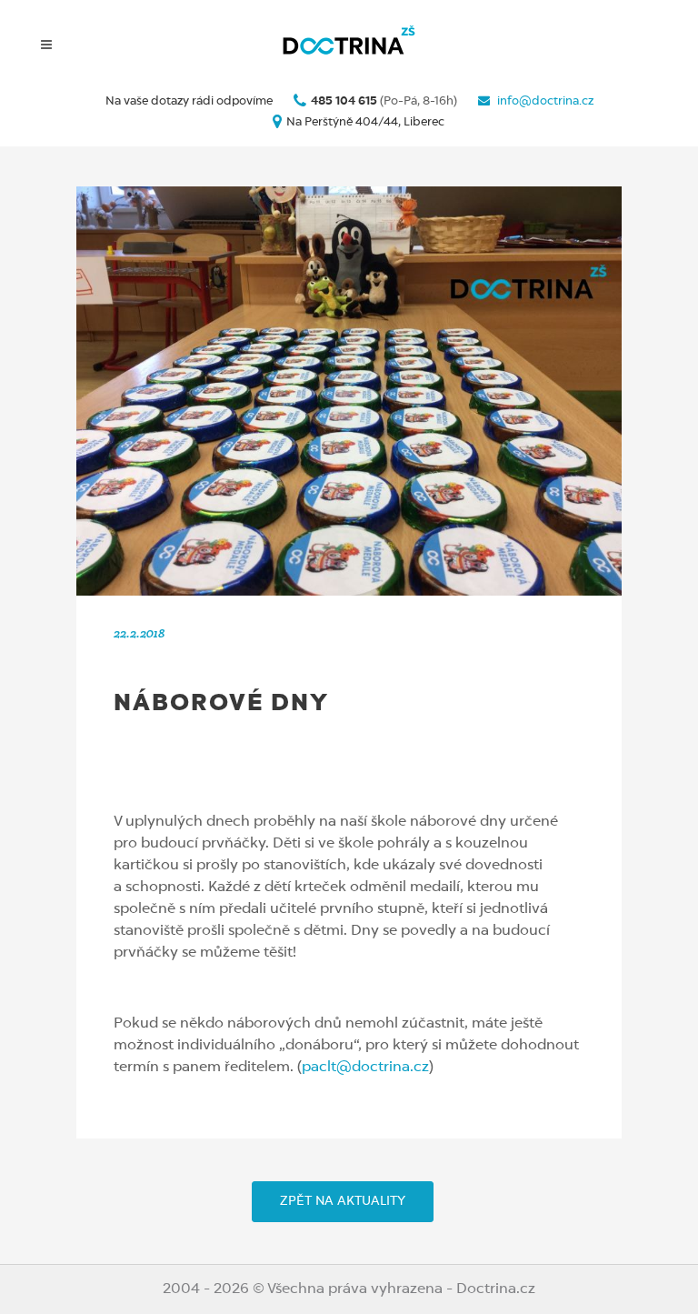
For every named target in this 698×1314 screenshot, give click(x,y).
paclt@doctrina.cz (365, 1067)
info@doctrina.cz (543, 101)
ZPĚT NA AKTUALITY (342, 1201)
